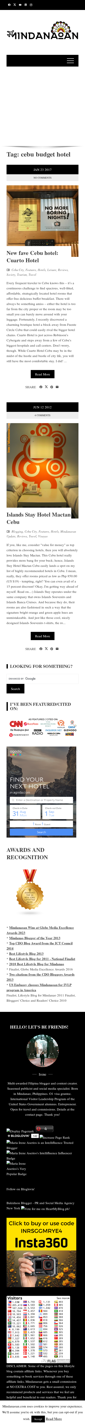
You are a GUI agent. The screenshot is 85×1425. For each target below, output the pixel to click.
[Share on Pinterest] (51, 387)
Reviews (63, 270)
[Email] (57, 387)
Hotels (42, 270)
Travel (32, 274)
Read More (42, 374)
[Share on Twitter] (46, 387)
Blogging (17, 531)
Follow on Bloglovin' (21, 1189)
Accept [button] (38, 1419)
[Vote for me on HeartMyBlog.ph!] (45, 1208)
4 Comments (42, 415)
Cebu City (18, 270)
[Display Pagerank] (20, 1130)
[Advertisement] (42, 105)
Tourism (22, 274)
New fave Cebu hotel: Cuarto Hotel (32, 256)
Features (31, 270)
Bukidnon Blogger (19, 1203)
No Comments (42, 177)
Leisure (51, 270)
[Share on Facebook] (41, 387)
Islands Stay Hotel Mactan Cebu (39, 518)
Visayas (43, 536)
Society (11, 274)
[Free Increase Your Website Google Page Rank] (55, 1137)
